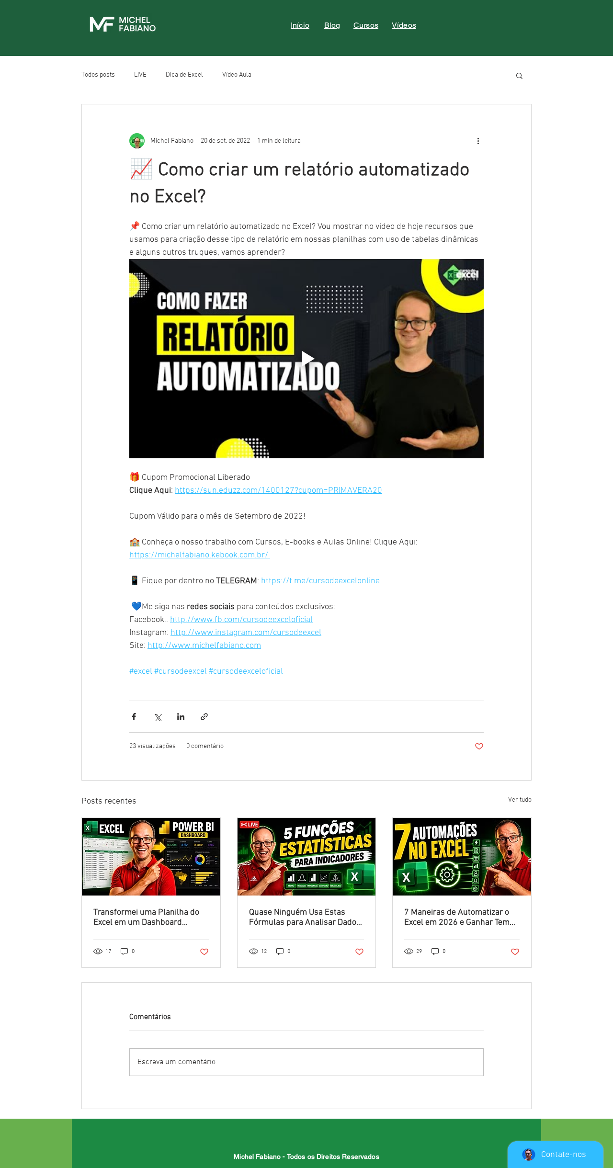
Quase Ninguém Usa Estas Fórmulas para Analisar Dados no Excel (305, 917)
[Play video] (306, 358)
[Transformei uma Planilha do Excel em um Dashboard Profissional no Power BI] (151, 857)
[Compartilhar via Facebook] (133, 716)
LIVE (140, 75)
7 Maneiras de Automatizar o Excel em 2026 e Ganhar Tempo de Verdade (461, 917)
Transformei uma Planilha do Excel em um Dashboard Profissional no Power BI (146, 917)
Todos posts (98, 75)
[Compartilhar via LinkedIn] (180, 716)
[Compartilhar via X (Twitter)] (157, 716)
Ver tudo (520, 800)
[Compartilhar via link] (204, 716)
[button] (519, 75)
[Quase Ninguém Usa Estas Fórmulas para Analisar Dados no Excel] (307, 857)
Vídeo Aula (236, 75)
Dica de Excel (184, 75)
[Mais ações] (478, 141)
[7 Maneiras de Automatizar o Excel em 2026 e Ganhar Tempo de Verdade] (462, 857)
